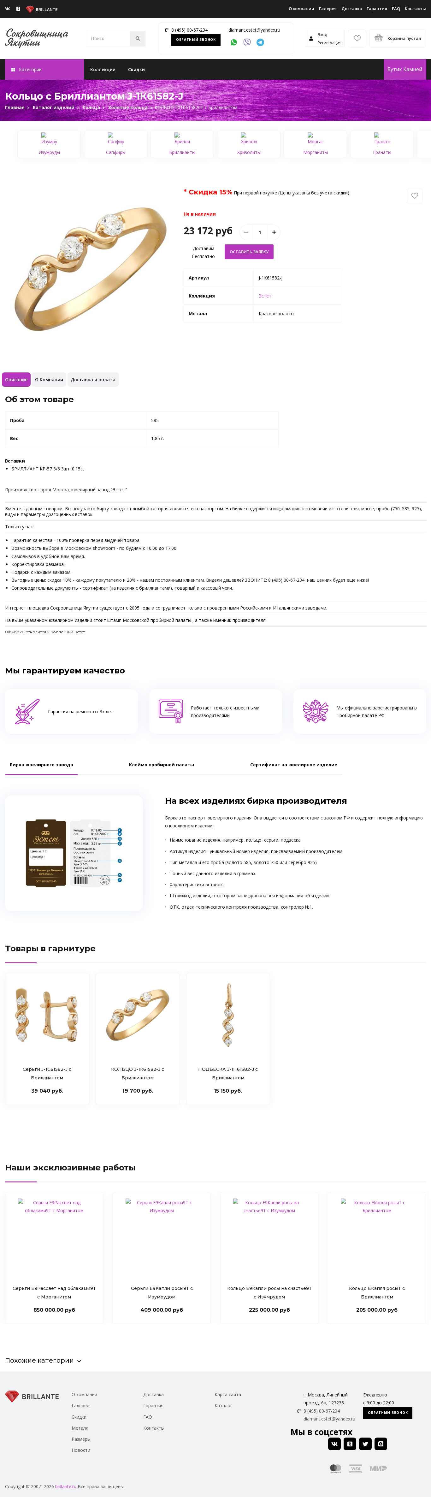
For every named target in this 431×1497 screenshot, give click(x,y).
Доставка (351, 8)
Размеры (81, 1439)
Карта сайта (228, 1394)
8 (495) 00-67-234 (189, 30)
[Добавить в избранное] (415, 196)
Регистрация (329, 43)
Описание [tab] (16, 380)
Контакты (415, 8)
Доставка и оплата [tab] (93, 380)
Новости (81, 1450)
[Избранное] (357, 38)
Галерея (328, 8)
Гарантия (377, 8)
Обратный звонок (196, 39)
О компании (301, 8)
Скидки (136, 69)
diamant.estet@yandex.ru (254, 30)
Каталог (223, 1405)
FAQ (396, 8)
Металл (80, 1428)
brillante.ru (65, 1486)
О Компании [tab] (49, 380)
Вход (322, 34)
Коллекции (102, 69)
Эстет (265, 296)
